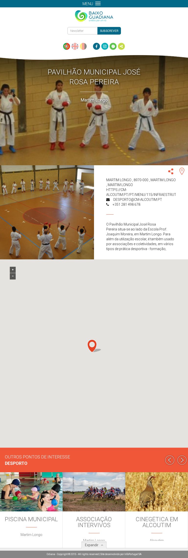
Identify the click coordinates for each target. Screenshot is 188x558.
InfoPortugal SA (132, 554)
